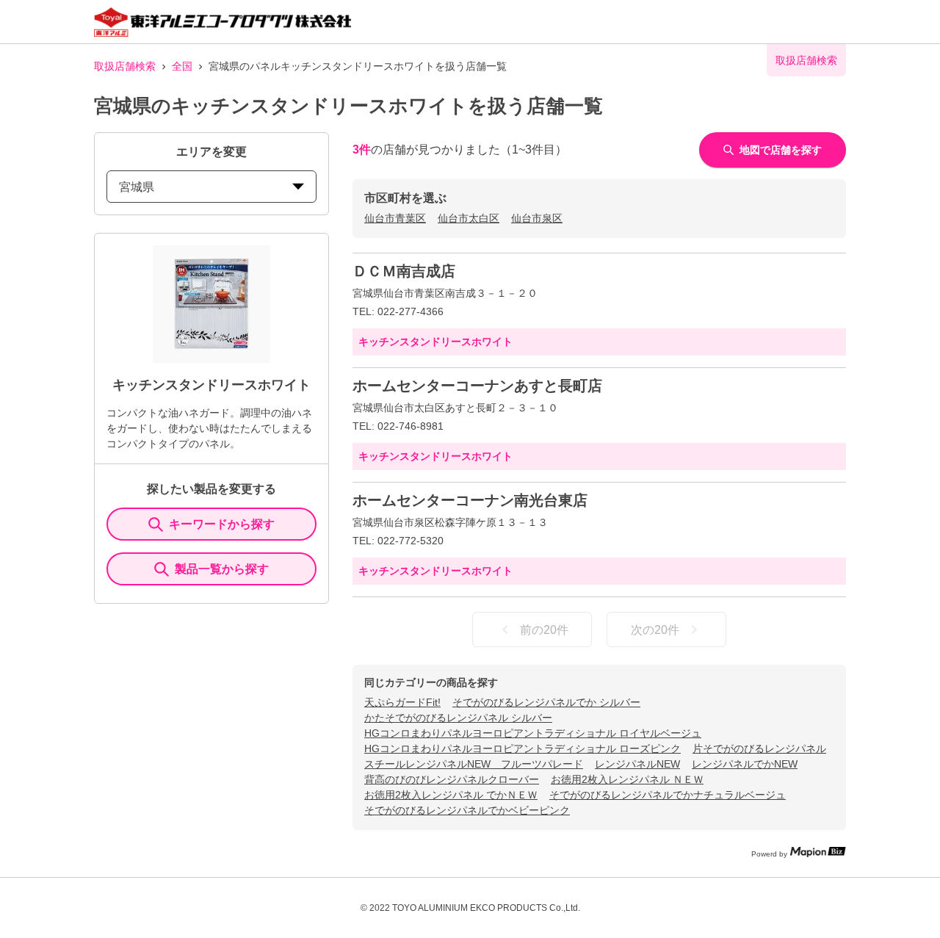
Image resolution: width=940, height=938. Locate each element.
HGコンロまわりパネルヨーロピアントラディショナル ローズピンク (522, 748)
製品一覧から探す (222, 569)
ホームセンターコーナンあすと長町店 (477, 386)
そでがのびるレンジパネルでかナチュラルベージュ (667, 795)
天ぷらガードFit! (402, 702)
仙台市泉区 (537, 218)
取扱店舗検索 (125, 66)
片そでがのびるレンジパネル (759, 748)
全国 (182, 66)
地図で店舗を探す (781, 150)
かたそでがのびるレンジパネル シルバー (458, 718)
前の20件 (544, 630)
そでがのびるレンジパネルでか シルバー (546, 702)
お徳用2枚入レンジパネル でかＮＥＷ (451, 795)
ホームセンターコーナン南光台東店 (470, 500)
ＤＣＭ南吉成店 (403, 271)
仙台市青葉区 (395, 218)
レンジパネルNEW (637, 764)
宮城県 (136, 187)
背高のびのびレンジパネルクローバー (451, 779)
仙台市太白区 (468, 218)
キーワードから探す (222, 524)
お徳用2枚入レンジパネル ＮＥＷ (627, 779)
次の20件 (655, 630)
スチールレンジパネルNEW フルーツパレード (473, 764)
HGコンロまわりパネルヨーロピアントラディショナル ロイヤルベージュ (532, 733)
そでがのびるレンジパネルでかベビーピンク (467, 810)
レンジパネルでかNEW (745, 764)
